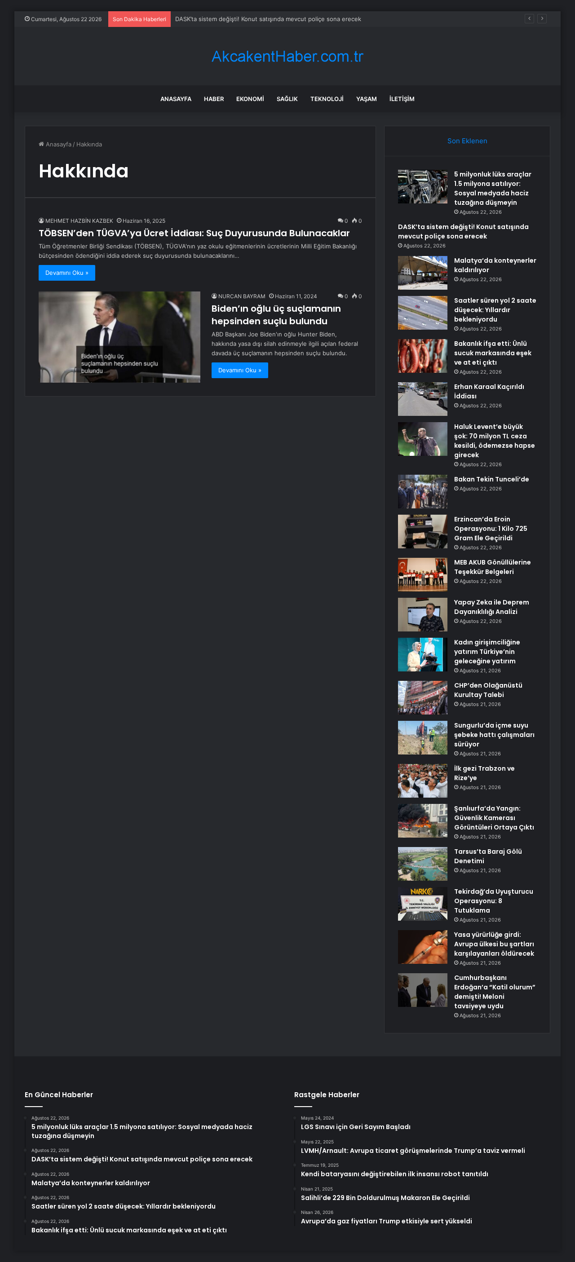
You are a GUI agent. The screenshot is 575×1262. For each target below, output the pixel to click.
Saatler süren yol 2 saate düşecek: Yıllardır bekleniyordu (495, 310)
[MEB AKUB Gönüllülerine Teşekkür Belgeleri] (422, 574)
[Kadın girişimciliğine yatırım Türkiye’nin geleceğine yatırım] (422, 654)
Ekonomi (250, 98)
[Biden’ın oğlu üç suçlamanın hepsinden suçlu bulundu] (119, 337)
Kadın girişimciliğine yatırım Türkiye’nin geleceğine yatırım (487, 652)
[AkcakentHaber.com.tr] (287, 56)
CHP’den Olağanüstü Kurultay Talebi (488, 690)
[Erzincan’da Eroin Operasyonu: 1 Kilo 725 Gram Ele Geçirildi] (422, 531)
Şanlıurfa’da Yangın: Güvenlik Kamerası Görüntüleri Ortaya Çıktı (494, 818)
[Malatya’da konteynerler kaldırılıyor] (422, 273)
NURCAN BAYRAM (241, 296)
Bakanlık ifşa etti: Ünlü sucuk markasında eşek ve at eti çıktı (492, 353)
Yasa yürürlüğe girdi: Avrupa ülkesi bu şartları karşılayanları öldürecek (494, 944)
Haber (214, 98)
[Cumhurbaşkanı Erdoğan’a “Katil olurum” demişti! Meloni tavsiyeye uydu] (422, 990)
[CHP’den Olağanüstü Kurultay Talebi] (422, 698)
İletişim (402, 98)
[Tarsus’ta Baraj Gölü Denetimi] (422, 864)
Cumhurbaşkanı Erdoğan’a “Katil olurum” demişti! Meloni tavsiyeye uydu (494, 991)
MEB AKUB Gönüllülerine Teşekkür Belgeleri (492, 567)
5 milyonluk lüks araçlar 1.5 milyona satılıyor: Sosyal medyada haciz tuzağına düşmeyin (492, 188)
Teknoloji (327, 98)
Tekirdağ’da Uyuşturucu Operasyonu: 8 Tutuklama (493, 901)
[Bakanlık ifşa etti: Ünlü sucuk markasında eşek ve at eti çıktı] (422, 356)
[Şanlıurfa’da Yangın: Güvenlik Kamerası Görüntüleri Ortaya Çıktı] (422, 821)
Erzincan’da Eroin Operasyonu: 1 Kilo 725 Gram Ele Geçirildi (490, 529)
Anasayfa (175, 98)
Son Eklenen (467, 141)
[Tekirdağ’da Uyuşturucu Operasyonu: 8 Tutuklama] (422, 904)
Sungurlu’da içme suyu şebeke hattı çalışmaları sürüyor (494, 735)
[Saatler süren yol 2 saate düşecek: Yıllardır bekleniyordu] (422, 313)
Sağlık (287, 98)
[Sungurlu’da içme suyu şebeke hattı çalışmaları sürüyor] (422, 738)
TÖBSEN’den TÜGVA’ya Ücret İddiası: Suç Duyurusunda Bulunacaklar (194, 233)
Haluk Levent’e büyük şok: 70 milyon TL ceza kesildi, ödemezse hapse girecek (494, 440)
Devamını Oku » (66, 272)
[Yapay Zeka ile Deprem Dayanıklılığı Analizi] (422, 614)
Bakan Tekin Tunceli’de (491, 479)
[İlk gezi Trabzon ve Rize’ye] (422, 781)
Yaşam (366, 98)
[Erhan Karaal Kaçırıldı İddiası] (422, 399)
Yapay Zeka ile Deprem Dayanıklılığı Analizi (491, 607)
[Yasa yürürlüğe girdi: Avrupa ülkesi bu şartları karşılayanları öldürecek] (422, 947)
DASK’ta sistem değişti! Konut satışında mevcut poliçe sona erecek (268, 18)
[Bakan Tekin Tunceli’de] (422, 491)
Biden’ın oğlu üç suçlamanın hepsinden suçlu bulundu (276, 314)
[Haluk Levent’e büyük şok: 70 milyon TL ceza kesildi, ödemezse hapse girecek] (422, 439)
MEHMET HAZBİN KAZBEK (79, 220)
